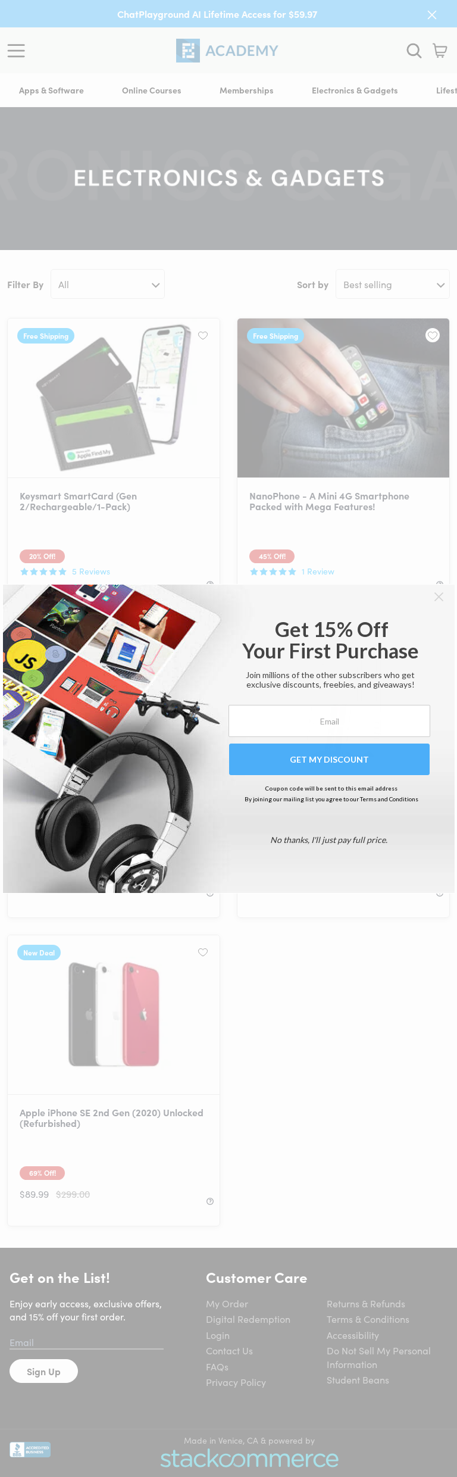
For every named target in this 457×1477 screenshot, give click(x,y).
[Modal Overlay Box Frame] (228, 739)
